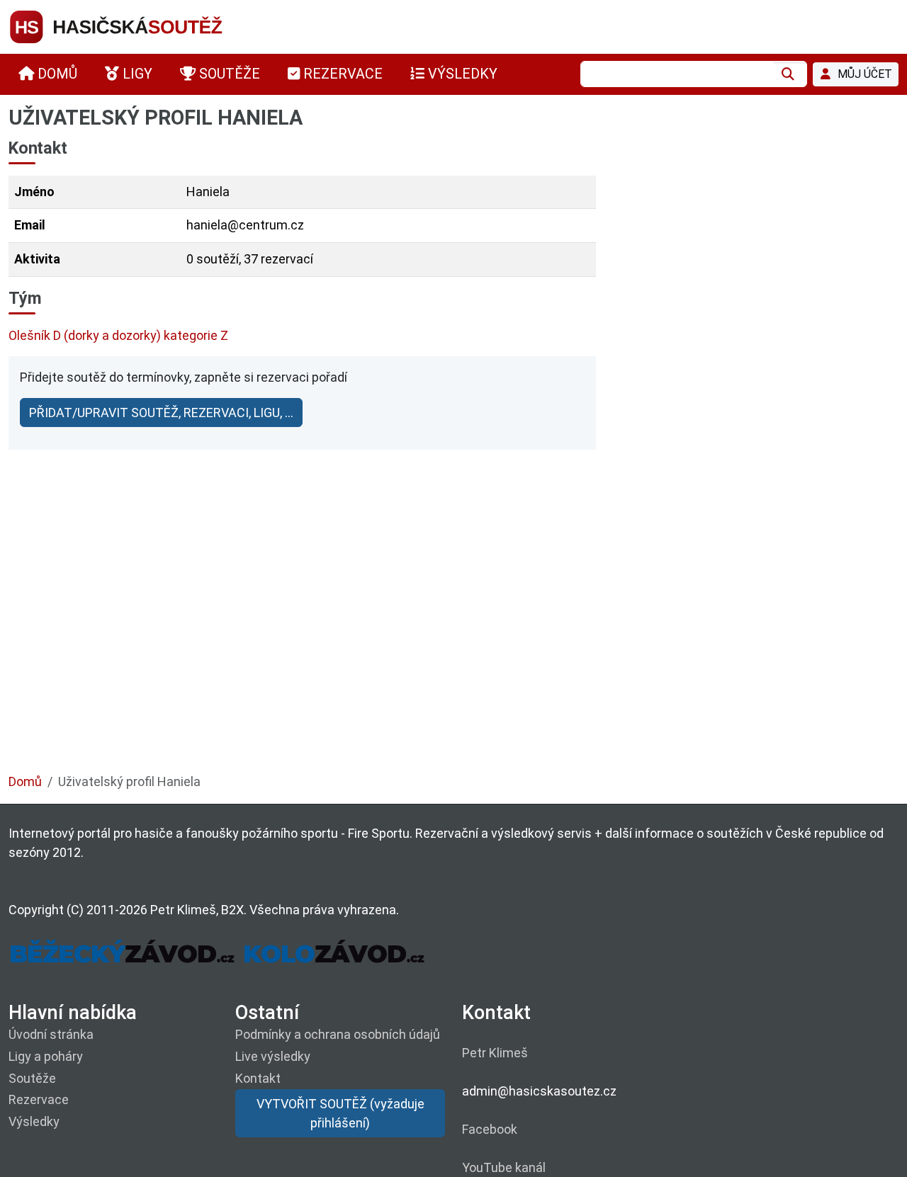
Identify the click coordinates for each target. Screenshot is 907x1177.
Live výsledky (272, 1056)
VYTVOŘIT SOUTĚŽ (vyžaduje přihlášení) (340, 1113)
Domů (25, 781)
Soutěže (32, 1078)
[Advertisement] (434, 638)
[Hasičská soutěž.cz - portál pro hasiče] (143, 25)
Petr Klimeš (495, 1052)
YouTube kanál (504, 1167)
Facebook (489, 1129)
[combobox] (676, 74)
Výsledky (34, 1121)
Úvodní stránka (51, 1034)
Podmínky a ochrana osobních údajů (337, 1034)
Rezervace (39, 1099)
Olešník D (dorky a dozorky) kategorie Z (118, 335)
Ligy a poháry (46, 1056)
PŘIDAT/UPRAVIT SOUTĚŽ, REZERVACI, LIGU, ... (161, 412)
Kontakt (258, 1078)
